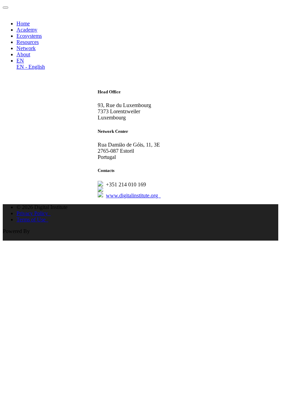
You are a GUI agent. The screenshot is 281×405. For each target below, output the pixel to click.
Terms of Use (32, 219)
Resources (27, 42)
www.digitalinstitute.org (133, 195)
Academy (26, 30)
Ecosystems (29, 36)
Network (26, 48)
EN (20, 60)
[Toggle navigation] (5, 8)
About (23, 54)
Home (23, 23)
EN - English (30, 67)
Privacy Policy (33, 213)
